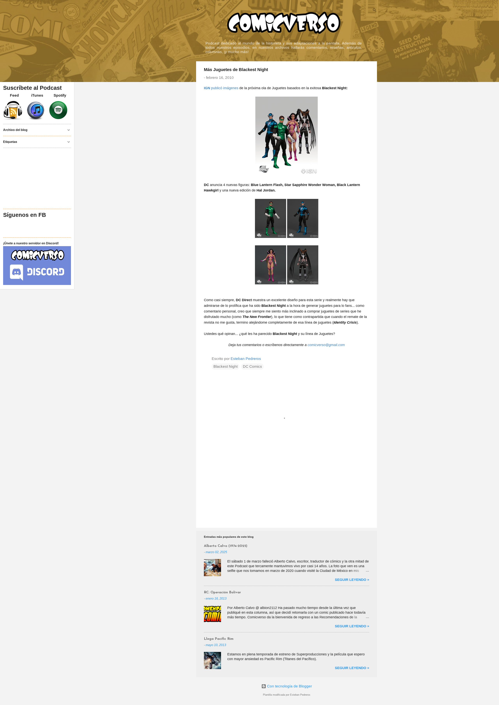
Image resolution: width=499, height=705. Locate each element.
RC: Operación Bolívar (222, 592)
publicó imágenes (221, 88)
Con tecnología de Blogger (289, 686)
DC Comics (252, 366)
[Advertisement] (286, 491)
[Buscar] (374, 11)
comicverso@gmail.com (326, 345)
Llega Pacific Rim (219, 639)
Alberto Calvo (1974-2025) (225, 546)
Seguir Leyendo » (352, 580)
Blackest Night (225, 366)
